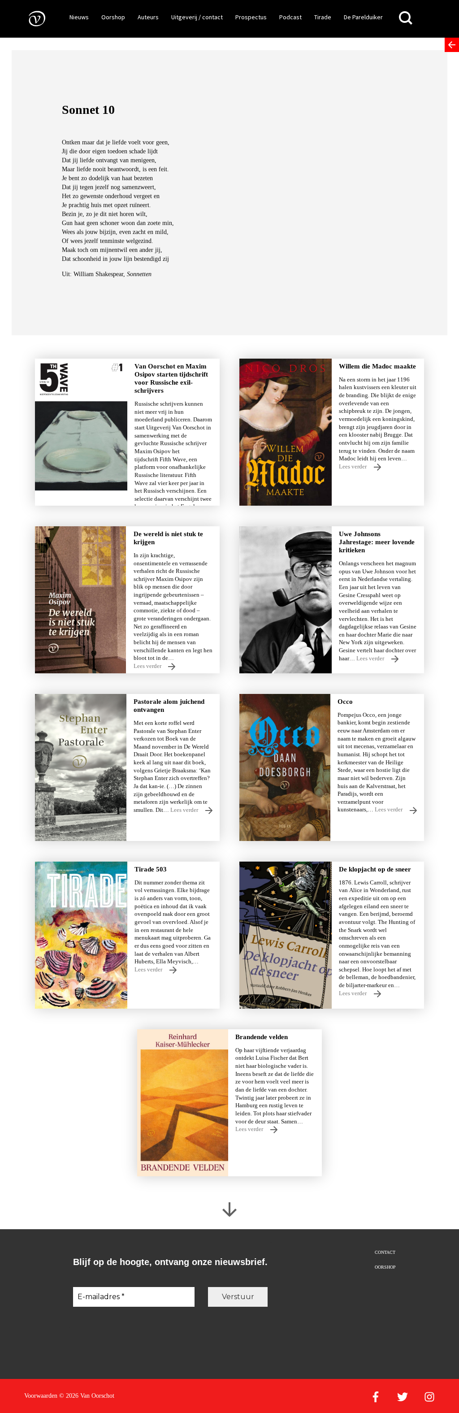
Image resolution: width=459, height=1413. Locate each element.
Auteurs (148, 17)
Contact (385, 1252)
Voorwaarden (40, 1395)
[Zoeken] (405, 18)
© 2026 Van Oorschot (86, 1395)
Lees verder (353, 467)
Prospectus (251, 17)
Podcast (290, 17)
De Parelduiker (363, 17)
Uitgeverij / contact (197, 17)
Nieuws (79, 17)
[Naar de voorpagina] (30, 18)
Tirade (322, 17)
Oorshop (113, 17)
